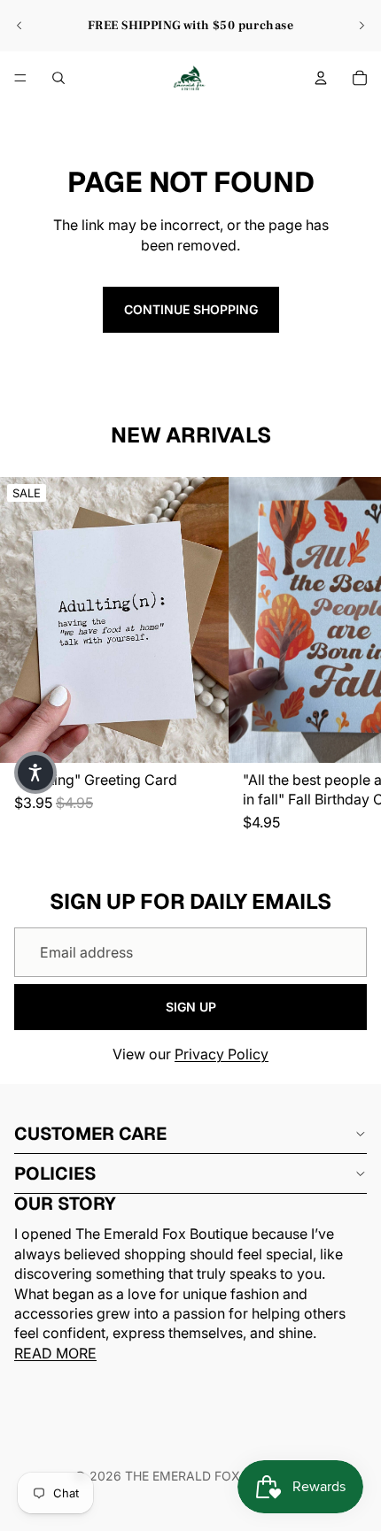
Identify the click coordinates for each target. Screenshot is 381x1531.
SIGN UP (191, 1006)
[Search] (58, 77)
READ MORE (55, 1352)
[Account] (320, 77)
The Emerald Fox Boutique (216, 1475)
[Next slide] (361, 25)
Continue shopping (191, 309)
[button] (35, 772)
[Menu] (20, 78)
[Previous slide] (19, 25)
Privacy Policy (221, 1054)
